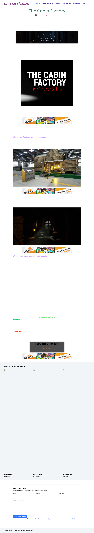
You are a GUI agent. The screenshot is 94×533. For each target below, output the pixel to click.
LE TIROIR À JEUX (16, 3)
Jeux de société (48, 3)
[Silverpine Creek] (76, 420)
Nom (14, 493)
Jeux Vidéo (37, 3)
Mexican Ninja (8, 474)
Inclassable (53, 15)
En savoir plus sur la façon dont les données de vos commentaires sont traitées (57, 518)
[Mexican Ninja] (17, 420)
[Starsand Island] (47, 420)
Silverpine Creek (67, 474)
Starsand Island (37, 474)
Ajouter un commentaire (19, 500)
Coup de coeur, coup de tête (71, 3)
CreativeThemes (29, 530)
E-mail (38, 493)
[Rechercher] (89, 3)
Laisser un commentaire (20, 516)
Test (58, 15)
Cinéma (57, 3)
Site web (61, 493)
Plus (84, 3)
